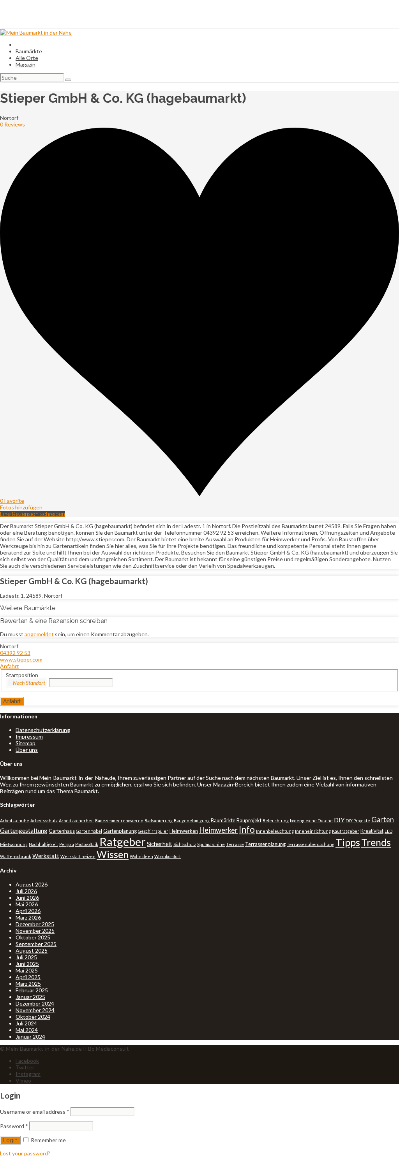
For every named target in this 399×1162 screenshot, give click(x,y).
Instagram (28, 1074)
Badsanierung (159, 820)
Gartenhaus (62, 831)
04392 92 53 (15, 652)
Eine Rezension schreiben (32, 514)
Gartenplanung (120, 831)
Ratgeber (122, 841)
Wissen (113, 854)
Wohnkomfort (167, 856)
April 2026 (28, 910)
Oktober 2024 (33, 1016)
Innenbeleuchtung (275, 831)
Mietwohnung (14, 844)
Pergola (66, 844)
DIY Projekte (358, 820)
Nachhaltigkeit (43, 844)
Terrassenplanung (265, 844)
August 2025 (32, 950)
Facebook (27, 1060)
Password (14, 1126)
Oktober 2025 (33, 937)
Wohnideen (141, 856)
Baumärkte (29, 51)
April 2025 (28, 977)
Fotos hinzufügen (21, 507)
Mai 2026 (27, 904)
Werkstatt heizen (77, 856)
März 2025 (28, 983)
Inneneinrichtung (313, 831)
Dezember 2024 (35, 1003)
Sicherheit (159, 844)
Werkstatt (45, 856)
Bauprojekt (249, 820)
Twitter (25, 1067)
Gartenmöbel (89, 831)
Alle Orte (27, 57)
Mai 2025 (27, 970)
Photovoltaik (86, 844)
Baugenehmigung (192, 820)
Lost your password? (25, 1153)
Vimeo (23, 1080)
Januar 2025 (30, 996)
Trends (376, 842)
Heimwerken (183, 831)
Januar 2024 (30, 1036)
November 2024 (35, 1010)
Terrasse (235, 844)
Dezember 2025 (35, 924)
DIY (339, 819)
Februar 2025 (32, 990)
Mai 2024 (27, 1030)
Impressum (29, 736)
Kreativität (371, 831)
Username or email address (34, 1111)
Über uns (27, 749)
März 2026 (28, 917)
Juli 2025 (26, 957)
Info (247, 829)
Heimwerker (218, 830)
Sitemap (25, 743)
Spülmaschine (211, 844)
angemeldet (39, 634)
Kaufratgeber (345, 831)
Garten (382, 819)
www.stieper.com (21, 659)
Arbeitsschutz (44, 820)
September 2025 (36, 944)
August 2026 (32, 884)
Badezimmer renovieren (119, 820)
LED (388, 831)
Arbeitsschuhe (14, 820)
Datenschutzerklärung (43, 730)
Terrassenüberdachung (310, 844)
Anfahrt (9, 666)
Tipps (347, 842)
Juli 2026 (26, 891)
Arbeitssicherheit (76, 820)
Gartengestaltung (24, 830)
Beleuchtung (276, 820)
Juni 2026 (27, 897)
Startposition (22, 675)
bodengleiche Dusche (311, 820)
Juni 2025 (27, 963)
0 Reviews (12, 124)
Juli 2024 (26, 1023)
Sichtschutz (184, 844)
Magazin (25, 64)
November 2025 (35, 930)
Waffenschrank (15, 856)
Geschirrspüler (153, 831)
